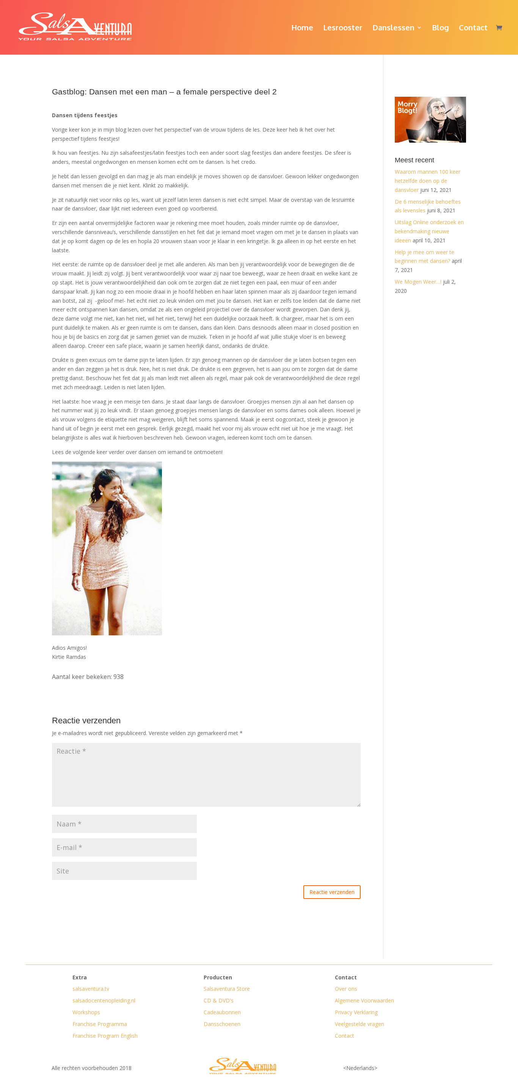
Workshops (86, 1012)
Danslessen (393, 28)
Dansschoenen (222, 1024)
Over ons (346, 988)
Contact (473, 28)
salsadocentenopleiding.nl (103, 1000)
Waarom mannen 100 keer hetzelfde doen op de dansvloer (427, 180)
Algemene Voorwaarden (364, 1000)
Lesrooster (343, 28)
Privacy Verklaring (356, 1012)
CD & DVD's (219, 1000)
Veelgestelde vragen (359, 1024)
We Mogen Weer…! (418, 281)
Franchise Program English (105, 1035)
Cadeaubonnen (222, 1012)
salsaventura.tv (90, 988)
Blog (440, 28)
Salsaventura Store (227, 988)
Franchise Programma (99, 1024)
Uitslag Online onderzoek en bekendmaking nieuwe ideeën (429, 231)
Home (302, 28)
